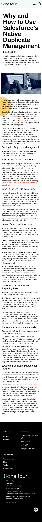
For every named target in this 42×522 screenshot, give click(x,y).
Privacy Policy (10, 481)
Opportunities (8, 468)
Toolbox (6, 465)
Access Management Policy (13, 491)
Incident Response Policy (13, 488)
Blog (5, 462)
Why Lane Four (8, 459)
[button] (34, 4)
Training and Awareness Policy (14, 498)
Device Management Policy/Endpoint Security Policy (20, 493)
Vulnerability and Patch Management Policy (18, 496)
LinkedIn (6, 436)
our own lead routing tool (24, 120)
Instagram (6, 439)
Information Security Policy (13, 486)
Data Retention (10, 483)
